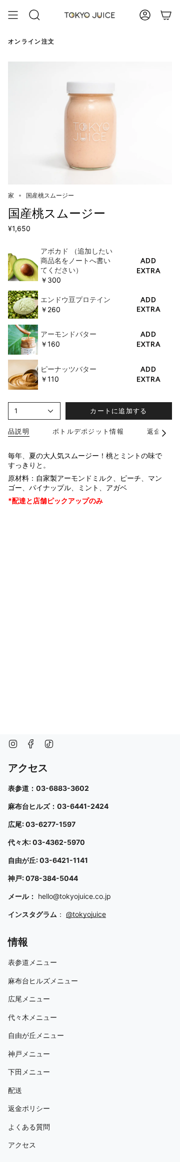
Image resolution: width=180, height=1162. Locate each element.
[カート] (166, 15)
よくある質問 (29, 1126)
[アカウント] (145, 15)
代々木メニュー (32, 1017)
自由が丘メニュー (36, 1035)
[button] (34, 15)
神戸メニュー (29, 1053)
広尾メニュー (29, 998)
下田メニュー (29, 1071)
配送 (15, 1090)
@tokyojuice (86, 914)
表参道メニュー (32, 962)
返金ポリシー (29, 1108)
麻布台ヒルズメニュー (43, 980)
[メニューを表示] (13, 15)
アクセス (22, 1144)
